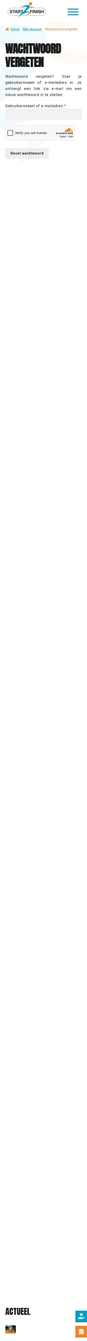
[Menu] (74, 12)
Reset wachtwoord (26, 153)
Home (15, 29)
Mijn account (32, 29)
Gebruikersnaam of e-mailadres (42, 105)
